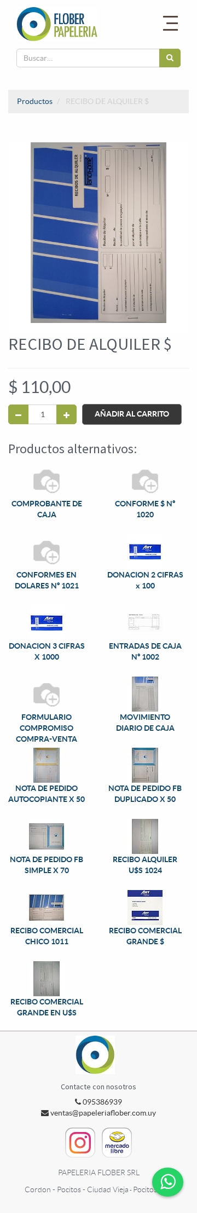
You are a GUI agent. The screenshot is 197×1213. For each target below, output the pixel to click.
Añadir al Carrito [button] (132, 413)
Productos (35, 101)
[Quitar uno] (18, 414)
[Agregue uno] (66, 414)
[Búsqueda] (170, 58)
